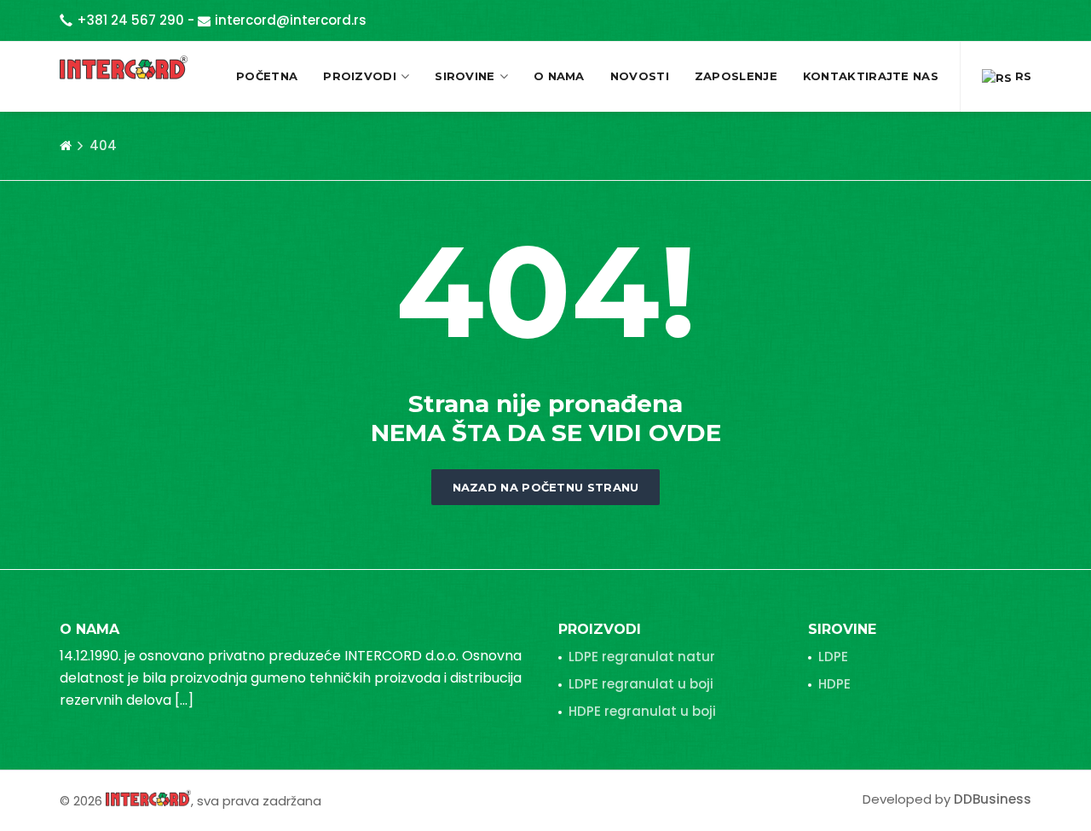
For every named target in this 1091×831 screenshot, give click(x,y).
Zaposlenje (736, 76)
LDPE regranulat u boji (641, 684)
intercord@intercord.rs (291, 20)
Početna (266, 76)
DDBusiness (992, 799)
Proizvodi (359, 76)
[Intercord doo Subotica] (148, 797)
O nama (559, 76)
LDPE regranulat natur (642, 656)
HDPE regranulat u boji (642, 711)
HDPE (834, 684)
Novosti (639, 76)
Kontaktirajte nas (870, 76)
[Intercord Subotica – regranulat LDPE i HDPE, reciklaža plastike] (124, 67)
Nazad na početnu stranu (546, 487)
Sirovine (464, 76)
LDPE (833, 656)
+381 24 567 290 (130, 20)
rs (1021, 76)
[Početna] (66, 146)
